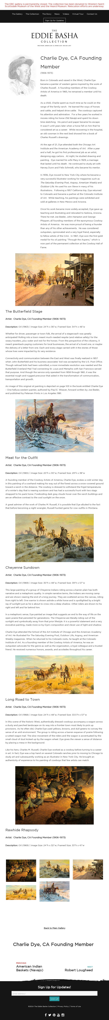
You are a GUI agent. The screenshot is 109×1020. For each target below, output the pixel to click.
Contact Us (92, 14)
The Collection (32, 14)
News (57, 14)
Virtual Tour (78, 14)
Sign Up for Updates (54, 20)
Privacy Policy (63, 1006)
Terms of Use (75, 1006)
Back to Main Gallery (54, 928)
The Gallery (17, 14)
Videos (66, 14)
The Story (46, 14)
